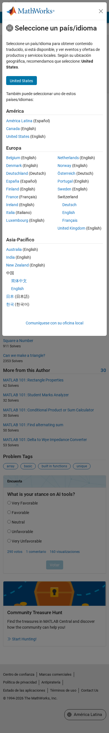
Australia (14, 249)
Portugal (65, 181)
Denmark (14, 165)
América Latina (19, 121)
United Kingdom (71, 228)
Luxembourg (17, 220)
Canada (13, 128)
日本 (10, 296)
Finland (12, 189)
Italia (10, 212)
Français (69, 220)
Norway (64, 165)
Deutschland (17, 173)
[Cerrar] (101, 11)
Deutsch (69, 204)
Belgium (13, 157)
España (12, 181)
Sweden (64, 189)
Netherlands (68, 157)
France (12, 197)
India (10, 257)
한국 (10, 304)
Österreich (66, 173)
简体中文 (19, 281)
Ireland (12, 204)
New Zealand (17, 265)
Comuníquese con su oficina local (54, 323)
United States (17, 136)
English (68, 212)
